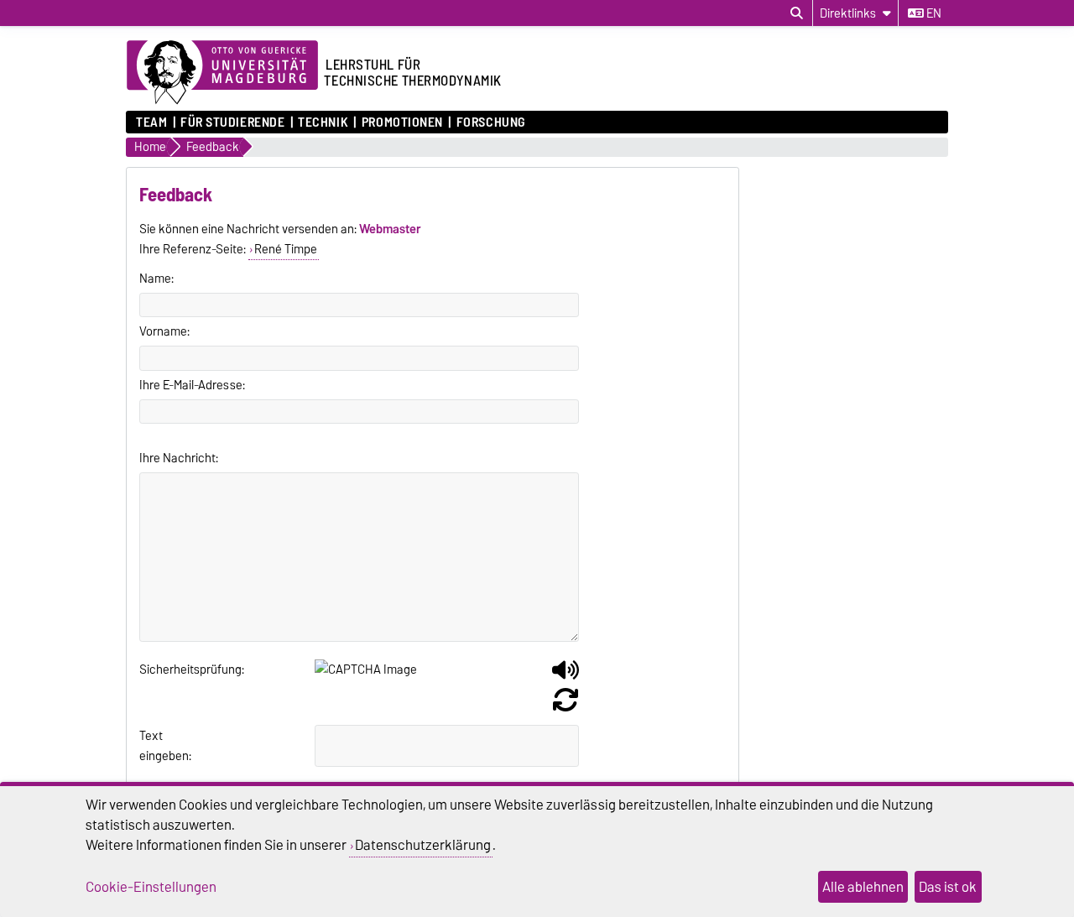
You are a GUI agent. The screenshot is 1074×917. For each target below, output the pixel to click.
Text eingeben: (159, 746)
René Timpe (285, 249)
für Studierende (232, 122)
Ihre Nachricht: (178, 458)
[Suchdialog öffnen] (797, 13)
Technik (323, 122)
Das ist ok (948, 887)
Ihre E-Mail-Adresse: (192, 385)
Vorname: (164, 331)
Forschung (490, 122)
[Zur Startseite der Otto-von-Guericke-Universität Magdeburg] (222, 73)
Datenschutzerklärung (423, 845)
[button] (565, 676)
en (932, 13)
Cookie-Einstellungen (151, 887)
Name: (156, 278)
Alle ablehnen (863, 887)
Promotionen (402, 122)
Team (151, 122)
